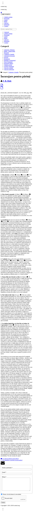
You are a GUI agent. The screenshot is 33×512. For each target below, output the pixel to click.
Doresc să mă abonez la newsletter (12, 494)
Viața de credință (8, 68)
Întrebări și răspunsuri (10, 60)
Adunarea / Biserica (9, 50)
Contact (6, 26)
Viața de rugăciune (9, 69)
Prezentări (6, 18)
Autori (6, 20)
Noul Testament (8, 62)
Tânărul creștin (8, 65)
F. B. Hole (7, 81)
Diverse (6, 57)
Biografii (6, 53)
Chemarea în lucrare (9, 56)
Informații (6, 24)
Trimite (3, 502)
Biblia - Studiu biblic (9, 51)
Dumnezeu (7, 59)
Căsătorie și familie (9, 54)
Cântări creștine (8, 17)
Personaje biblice (8, 63)
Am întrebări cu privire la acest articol (12, 460)
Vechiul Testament (9, 66)
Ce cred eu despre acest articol (10, 458)
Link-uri (6, 23)
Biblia (5, 21)
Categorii (6, 32)
